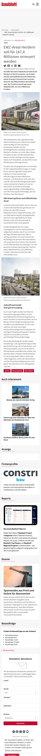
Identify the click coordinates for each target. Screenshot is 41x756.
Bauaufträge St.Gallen (12, 642)
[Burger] (37, 4)
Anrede (6, 689)
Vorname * (7, 697)
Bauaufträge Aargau (11, 635)
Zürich (7, 371)
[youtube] (27, 731)
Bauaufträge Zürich (11, 644)
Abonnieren (20, 723)
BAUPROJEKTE (20, 40)
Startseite (5, 30)
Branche (6, 714)
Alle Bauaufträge (8, 650)
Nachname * (8, 706)
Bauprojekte (15, 30)
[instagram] (20, 731)
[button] (4, 115)
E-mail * (6, 680)
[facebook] (17, 731)
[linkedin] (24, 731)
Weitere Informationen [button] (13, 750)
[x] (13, 731)
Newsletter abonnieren (20, 737)
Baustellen (29, 371)
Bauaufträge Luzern (11, 640)
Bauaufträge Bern (11, 638)
